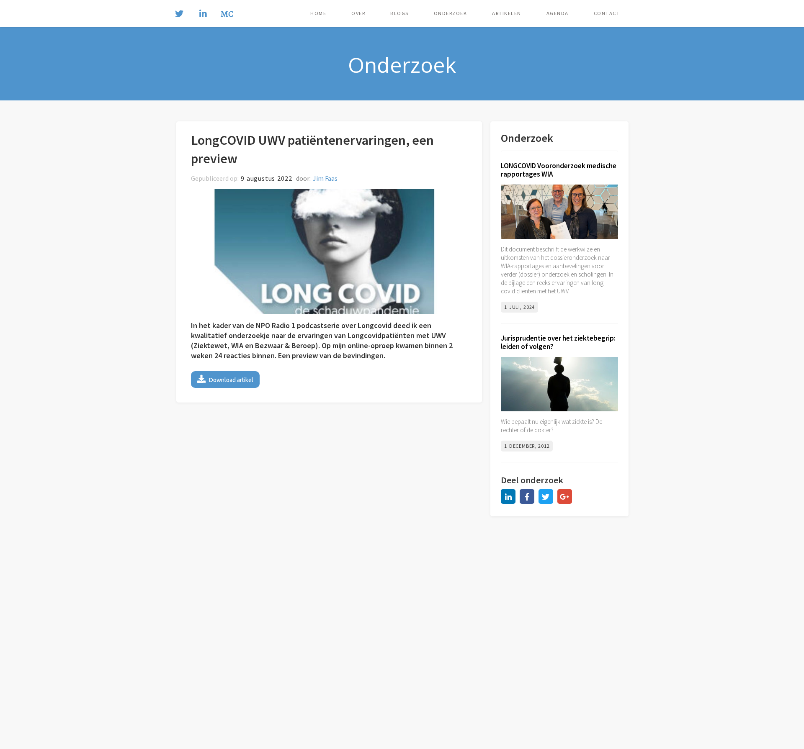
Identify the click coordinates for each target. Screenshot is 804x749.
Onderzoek (450, 13)
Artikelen (506, 13)
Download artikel (225, 378)
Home (318, 13)
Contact (607, 13)
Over (358, 13)
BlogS (399, 13)
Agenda (557, 13)
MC (227, 14)
